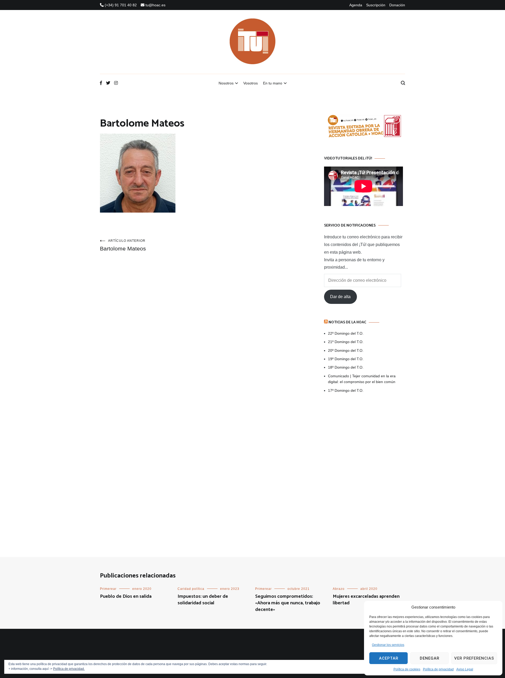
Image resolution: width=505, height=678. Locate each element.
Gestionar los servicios (388, 645)
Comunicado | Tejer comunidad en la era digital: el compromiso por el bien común (362, 379)
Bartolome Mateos (123, 245)
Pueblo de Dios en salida (126, 596)
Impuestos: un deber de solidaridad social (203, 599)
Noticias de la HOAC (347, 322)
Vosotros (250, 83)
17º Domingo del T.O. (345, 390)
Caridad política (191, 589)
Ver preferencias (474, 658)
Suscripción (375, 5)
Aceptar (388, 658)
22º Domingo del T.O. (345, 333)
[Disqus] (201, 333)
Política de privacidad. (69, 669)
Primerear (108, 589)
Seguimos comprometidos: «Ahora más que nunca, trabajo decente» (287, 603)
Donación (397, 5)
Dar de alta (340, 296)
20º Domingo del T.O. (345, 350)
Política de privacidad (438, 669)
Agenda (355, 5)
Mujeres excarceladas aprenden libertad (366, 599)
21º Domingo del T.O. (345, 342)
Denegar (429, 658)
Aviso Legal (464, 669)
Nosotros (226, 83)
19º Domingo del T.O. (345, 359)
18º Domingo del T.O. (345, 367)
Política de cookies (406, 669)
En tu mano (272, 83)
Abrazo (339, 589)
